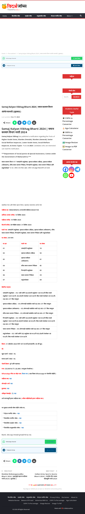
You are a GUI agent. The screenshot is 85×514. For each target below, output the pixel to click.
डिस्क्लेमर (48, 485)
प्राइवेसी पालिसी (40, 485)
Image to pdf (57, 503)
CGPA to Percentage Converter (68, 121)
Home (5, 16)
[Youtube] (71, 175)
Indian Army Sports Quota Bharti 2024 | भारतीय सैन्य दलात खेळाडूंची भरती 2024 (45, 476)
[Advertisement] (57, 6)
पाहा (10, 378)
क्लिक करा (25, 374)
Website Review (13, 500)
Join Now (77, 58)
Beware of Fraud (27, 500)
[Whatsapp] (65, 175)
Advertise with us (41, 500)
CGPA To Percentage (57, 500)
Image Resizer (71, 142)
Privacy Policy (55, 497)
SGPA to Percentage (30, 503)
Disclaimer (65, 497)
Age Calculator (71, 128)
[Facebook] (65, 169)
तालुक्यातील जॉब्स (41, 16)
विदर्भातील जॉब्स (16, 16)
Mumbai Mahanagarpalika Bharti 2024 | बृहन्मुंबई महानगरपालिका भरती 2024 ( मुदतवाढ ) (14, 476)
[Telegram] (77, 169)
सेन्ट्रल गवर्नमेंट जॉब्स (56, 16)
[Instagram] (71, 169)
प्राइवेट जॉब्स (28, 16)
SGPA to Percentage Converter (68, 135)
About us (74, 497)
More (69, 16)
